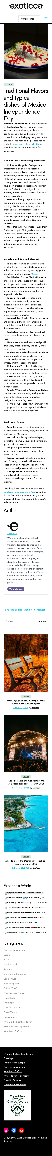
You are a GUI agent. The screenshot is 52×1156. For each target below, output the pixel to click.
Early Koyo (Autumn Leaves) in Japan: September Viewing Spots (26, 702)
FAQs (6, 959)
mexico (28, 610)
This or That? (10, 988)
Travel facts (9, 998)
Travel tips (9, 1002)
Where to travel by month (16, 1026)
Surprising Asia (11, 983)
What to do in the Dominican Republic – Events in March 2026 (26, 862)
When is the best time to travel (19, 1021)
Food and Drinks (13, 610)
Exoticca (12, 533)
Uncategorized (11, 1017)
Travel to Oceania (12, 1007)
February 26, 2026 (20, 868)
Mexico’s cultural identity (26, 144)
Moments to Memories (15, 974)
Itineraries (8, 969)
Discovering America (14, 950)
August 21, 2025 (20, 707)
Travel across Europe (14, 993)
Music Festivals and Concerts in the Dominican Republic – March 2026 (26, 782)
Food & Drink (10, 964)
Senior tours (10, 978)
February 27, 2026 (20, 787)
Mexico (34, 274)
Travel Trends (10, 1012)
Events (9, 84)
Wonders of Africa (13, 1031)
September (39, 610)
